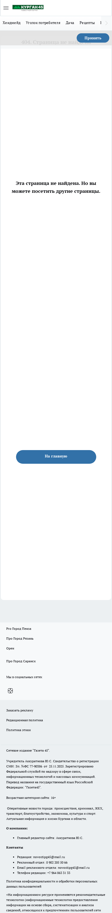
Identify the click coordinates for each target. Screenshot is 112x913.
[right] (106, 23)
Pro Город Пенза (18, 629)
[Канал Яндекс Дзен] (10, 691)
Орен (10, 648)
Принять (93, 38)
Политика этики (18, 730)
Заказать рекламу (19, 710)
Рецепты (87, 22)
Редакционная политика (24, 720)
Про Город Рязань (19, 638)
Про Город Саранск (21, 661)
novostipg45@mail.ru (49, 857)
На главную (56, 456)
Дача (70, 22)
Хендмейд (11, 22)
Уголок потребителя (43, 22)
